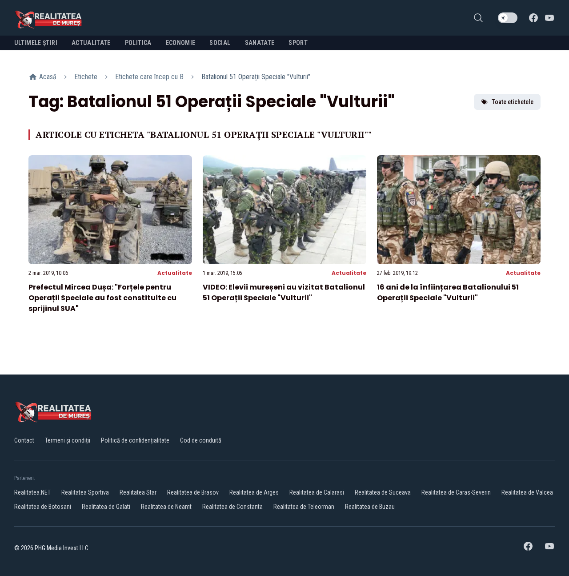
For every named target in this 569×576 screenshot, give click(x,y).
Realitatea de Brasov (193, 492)
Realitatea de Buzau (370, 506)
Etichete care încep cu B (149, 77)
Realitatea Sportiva (85, 492)
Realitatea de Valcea (527, 492)
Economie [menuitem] (181, 42)
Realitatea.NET (32, 492)
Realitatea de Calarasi (316, 492)
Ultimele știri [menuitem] (35, 42)
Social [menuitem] (219, 42)
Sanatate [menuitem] (260, 42)
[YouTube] (549, 17)
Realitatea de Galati (106, 506)
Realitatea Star (138, 492)
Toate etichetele (512, 101)
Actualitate (174, 273)
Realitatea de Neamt (166, 506)
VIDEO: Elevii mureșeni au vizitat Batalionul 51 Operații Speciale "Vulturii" (284, 292)
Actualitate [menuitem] (91, 42)
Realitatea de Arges (254, 492)
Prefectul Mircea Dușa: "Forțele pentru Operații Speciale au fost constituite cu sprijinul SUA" (102, 298)
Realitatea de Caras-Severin (456, 492)
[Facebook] (533, 17)
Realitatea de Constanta (232, 506)
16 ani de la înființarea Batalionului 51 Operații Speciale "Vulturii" (448, 292)
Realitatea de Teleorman (303, 506)
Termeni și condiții (67, 440)
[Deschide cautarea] (478, 18)
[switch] (507, 17)
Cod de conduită (200, 440)
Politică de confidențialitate (135, 440)
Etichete (85, 77)
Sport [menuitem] (298, 42)
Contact (24, 440)
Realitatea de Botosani (42, 506)
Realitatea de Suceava (383, 492)
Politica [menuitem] (138, 42)
